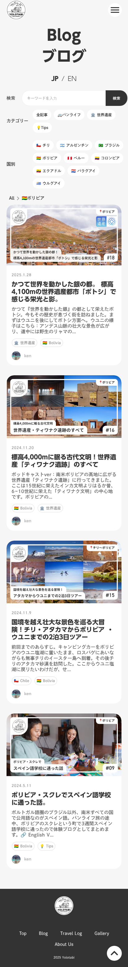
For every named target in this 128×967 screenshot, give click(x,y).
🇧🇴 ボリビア (46, 158)
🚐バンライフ (69, 114)
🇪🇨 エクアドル (48, 171)
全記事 (42, 114)
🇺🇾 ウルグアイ (48, 183)
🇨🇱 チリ (43, 145)
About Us (64, 944)
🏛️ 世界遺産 (101, 114)
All (11, 198)
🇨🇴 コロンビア (107, 158)
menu (115, 10)
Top (22, 933)
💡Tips (42, 127)
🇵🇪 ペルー (76, 158)
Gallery (101, 933)
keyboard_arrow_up (114, 953)
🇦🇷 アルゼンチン (74, 145)
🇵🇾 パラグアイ (83, 171)
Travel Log (71, 933)
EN (72, 78)
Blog (43, 933)
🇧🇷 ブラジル (109, 145)
